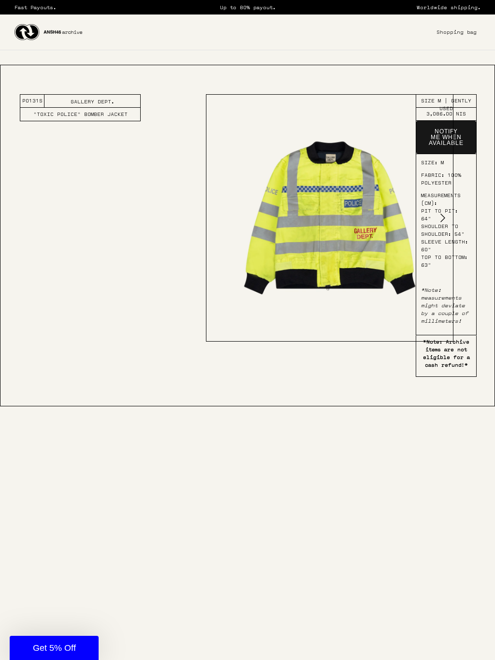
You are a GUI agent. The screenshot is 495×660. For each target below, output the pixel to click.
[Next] (442, 218)
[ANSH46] (48, 32)
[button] (54, 648)
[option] (329, 218)
